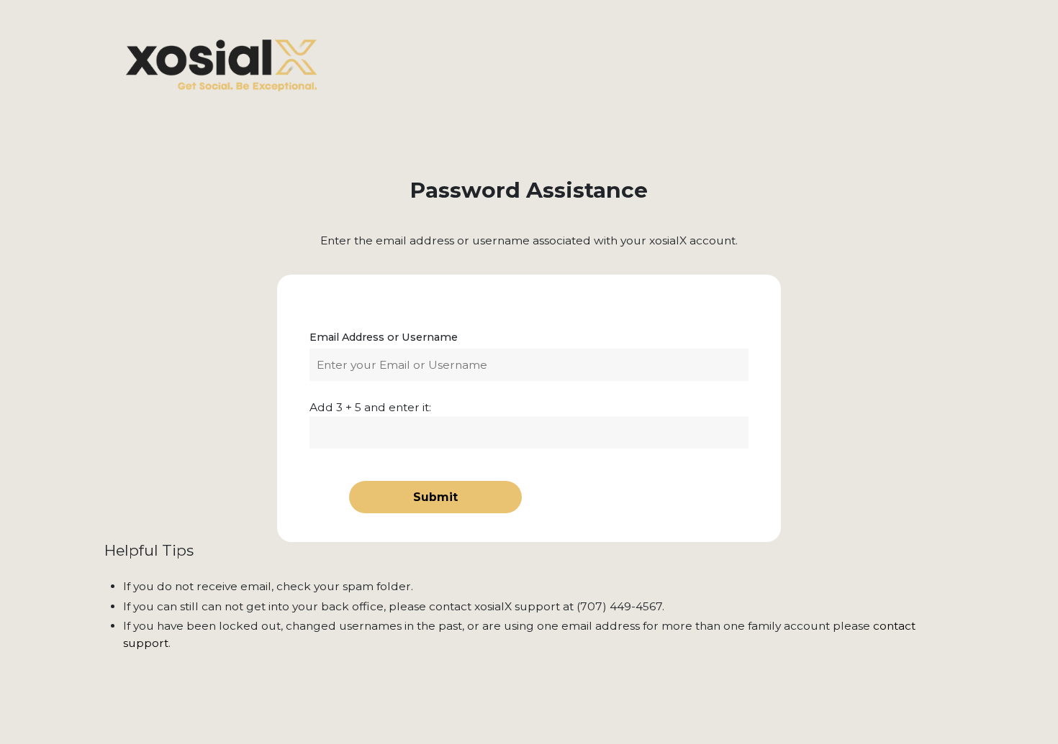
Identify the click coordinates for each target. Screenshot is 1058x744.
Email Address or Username (383, 337)
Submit (435, 497)
